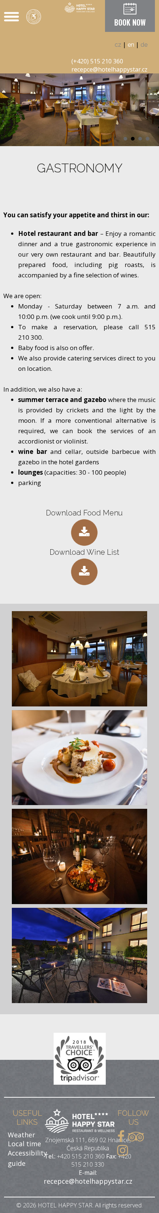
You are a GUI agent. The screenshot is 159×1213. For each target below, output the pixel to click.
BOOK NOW (130, 22)
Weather (21, 1134)
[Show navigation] (11, 16)
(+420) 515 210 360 (97, 61)
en (131, 44)
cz (118, 44)
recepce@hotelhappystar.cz (109, 69)
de (144, 44)
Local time (24, 1143)
